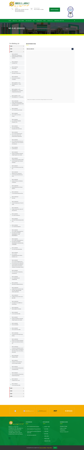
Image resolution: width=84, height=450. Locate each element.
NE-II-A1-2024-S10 (17, 187)
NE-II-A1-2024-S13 (15, 197)
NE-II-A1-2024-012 (17, 349)
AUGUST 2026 (47, 426)
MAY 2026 (46, 433)
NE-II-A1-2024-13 (17, 362)
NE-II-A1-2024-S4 (16, 72)
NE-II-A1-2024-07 (17, 318)
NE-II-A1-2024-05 (17, 248)
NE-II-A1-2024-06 (16, 313)
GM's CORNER (21, 20)
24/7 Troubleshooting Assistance (33, 426)
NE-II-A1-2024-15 (18, 374)
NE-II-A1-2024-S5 (16, 78)
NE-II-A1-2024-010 (17, 334)
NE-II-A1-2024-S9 (17, 181)
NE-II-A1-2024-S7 (17, 167)
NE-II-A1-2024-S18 (17, 303)
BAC (34, 20)
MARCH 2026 (46, 438)
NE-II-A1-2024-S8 (17, 174)
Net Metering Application (31, 435)
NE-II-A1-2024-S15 (17, 209)
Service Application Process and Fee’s (34, 428)
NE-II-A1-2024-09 (16, 329)
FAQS (44, 20)
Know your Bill (55, 9)
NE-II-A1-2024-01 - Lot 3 (17, 96)
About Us (15, 20)
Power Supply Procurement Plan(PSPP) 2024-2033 (34, 432)
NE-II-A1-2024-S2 (17, 56)
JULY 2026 (46, 428)
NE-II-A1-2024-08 (15, 324)
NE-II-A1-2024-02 (17, 109)
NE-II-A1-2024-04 (16, 215)
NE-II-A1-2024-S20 (15, 356)
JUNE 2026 (46, 431)
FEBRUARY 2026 (47, 440)
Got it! (55, 447)
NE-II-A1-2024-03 (15, 148)
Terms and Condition (59, 20)
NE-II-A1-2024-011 (17, 341)
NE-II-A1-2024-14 (18, 368)
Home (10, 20)
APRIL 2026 (46, 436)
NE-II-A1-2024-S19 (16, 308)
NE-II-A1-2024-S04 (18, 103)
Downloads (39, 20)
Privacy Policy (49, 447)
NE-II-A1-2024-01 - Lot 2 (17, 90)
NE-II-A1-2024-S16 (17, 289)
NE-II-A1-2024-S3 (15, 68)
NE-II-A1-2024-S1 (15, 62)
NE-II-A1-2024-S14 (17, 203)
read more (10, 435)
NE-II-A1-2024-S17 (17, 296)
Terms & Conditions (42, 447)
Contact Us (50, 20)
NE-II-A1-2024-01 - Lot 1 (16, 84)
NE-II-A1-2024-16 (16, 380)
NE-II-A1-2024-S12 (17, 193)
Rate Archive (28, 20)
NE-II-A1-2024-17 (16, 384)
